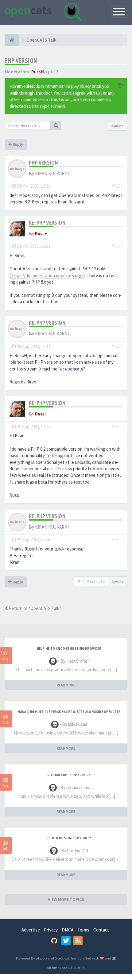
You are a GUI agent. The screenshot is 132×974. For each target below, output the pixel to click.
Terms (83, 930)
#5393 (117, 539)
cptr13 (52, 72)
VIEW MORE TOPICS (66, 899)
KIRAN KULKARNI (52, 173)
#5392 (117, 426)
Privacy (51, 930)
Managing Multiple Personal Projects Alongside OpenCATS (69, 712)
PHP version (21, 60)
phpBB (41, 958)
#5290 (117, 186)
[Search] (55, 125)
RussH (37, 72)
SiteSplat (62, 958)
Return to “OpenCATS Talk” (34, 608)
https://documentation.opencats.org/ (47, 275)
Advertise (30, 930)
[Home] (12, 40)
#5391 (117, 346)
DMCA (67, 930)
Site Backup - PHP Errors (69, 775)
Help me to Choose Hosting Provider (69, 648)
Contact (101, 930)
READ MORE (66, 685)
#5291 (117, 246)
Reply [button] (17, 144)
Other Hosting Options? (69, 838)
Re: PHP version (47, 222)
